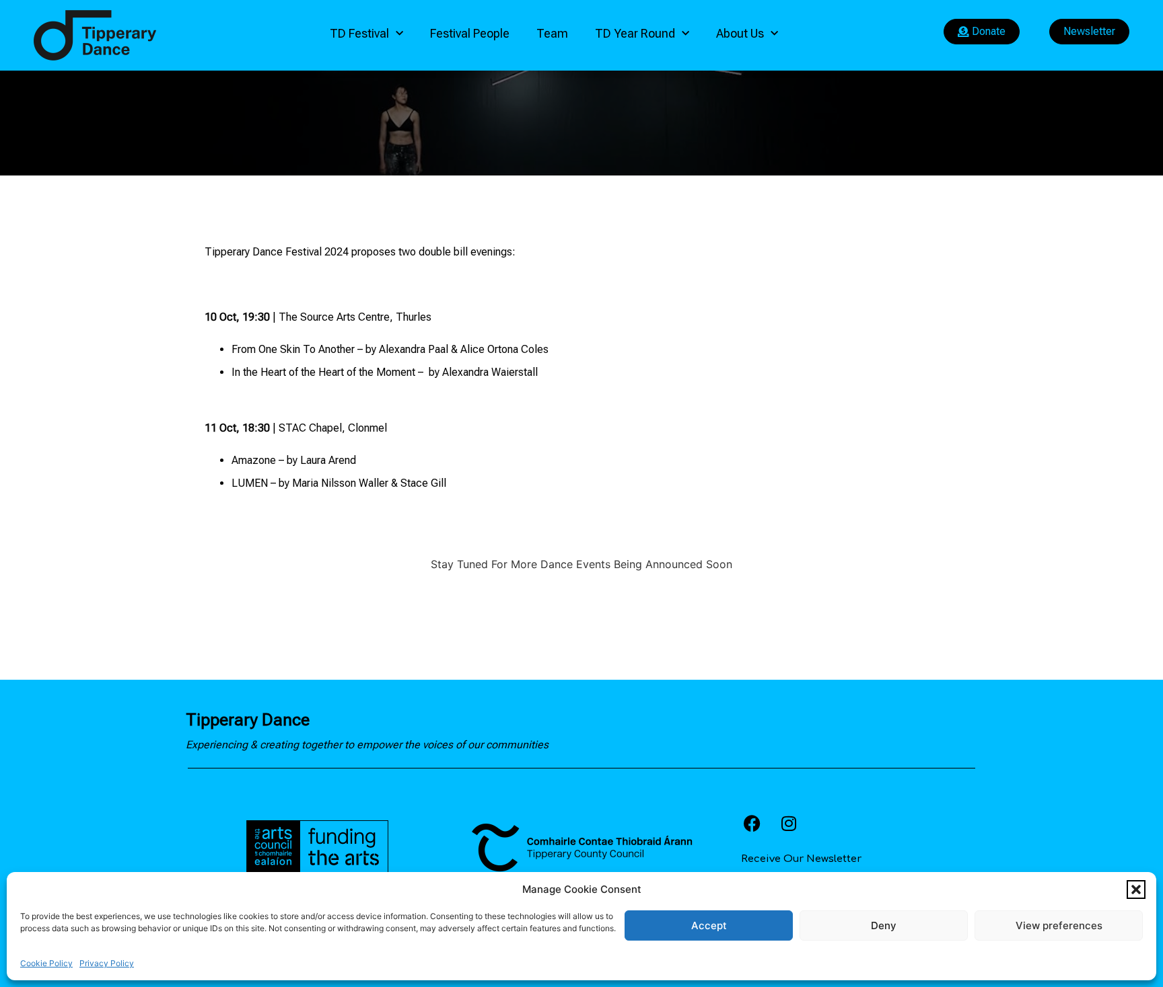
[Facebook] (752, 823)
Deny (883, 925)
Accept (709, 925)
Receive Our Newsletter (801, 859)
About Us (740, 33)
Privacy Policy (106, 963)
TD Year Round (635, 33)
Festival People (469, 33)
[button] (1136, 889)
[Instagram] (789, 823)
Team (552, 33)
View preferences (1059, 925)
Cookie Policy (46, 963)
